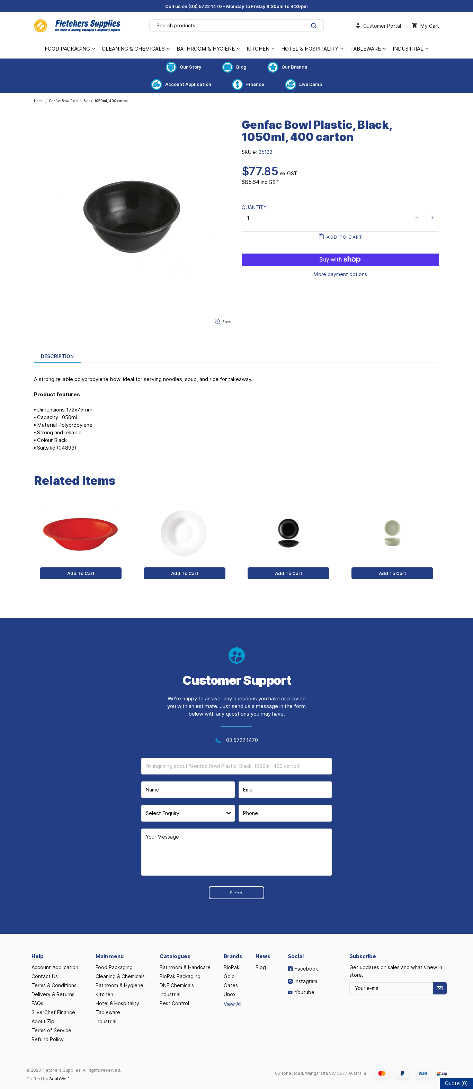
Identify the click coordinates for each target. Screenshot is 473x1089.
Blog (241, 67)
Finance (255, 84)
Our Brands (294, 67)
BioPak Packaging (180, 976)
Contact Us (45, 976)
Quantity (254, 207)
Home (38, 101)
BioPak (231, 967)
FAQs (37, 1003)
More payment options (340, 274)
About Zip (43, 1021)
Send (236, 892)
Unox (230, 994)
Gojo (229, 976)
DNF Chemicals (177, 985)
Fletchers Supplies (77, 25)
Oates (231, 985)
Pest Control (174, 1003)
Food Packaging (114, 967)
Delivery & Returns (53, 994)
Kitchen (104, 994)
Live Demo (310, 84)
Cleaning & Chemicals (120, 976)
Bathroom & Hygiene (119, 985)
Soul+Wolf (59, 1078)
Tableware (108, 1012)
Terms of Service (51, 1030)
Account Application (188, 84)
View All (232, 1004)
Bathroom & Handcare (185, 967)
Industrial (106, 1021)
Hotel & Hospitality (117, 1003)
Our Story (190, 67)
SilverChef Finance (53, 1012)
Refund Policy (48, 1039)
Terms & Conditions (54, 985)
